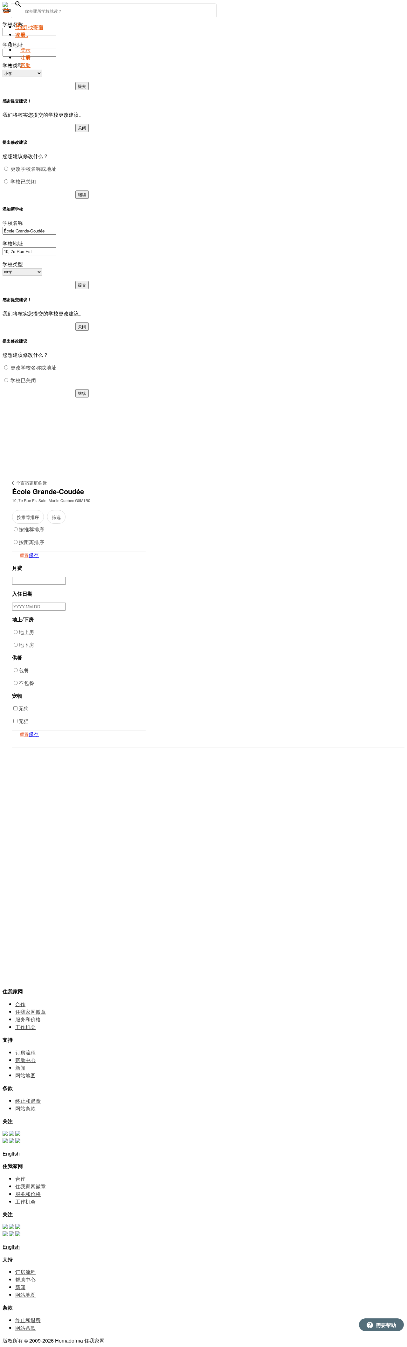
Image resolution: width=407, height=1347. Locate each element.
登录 (25, 49)
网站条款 (25, 1108)
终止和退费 (28, 1100)
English (11, 1153)
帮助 (25, 65)
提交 (82, 86)
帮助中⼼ (25, 1060)
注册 (25, 57)
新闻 (20, 1067)
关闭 (82, 128)
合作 (20, 1004)
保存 (34, 555)
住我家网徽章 (30, 1011)
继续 (82, 194)
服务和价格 (28, 1019)
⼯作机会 (25, 1027)
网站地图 (25, 1075)
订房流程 (25, 1052)
